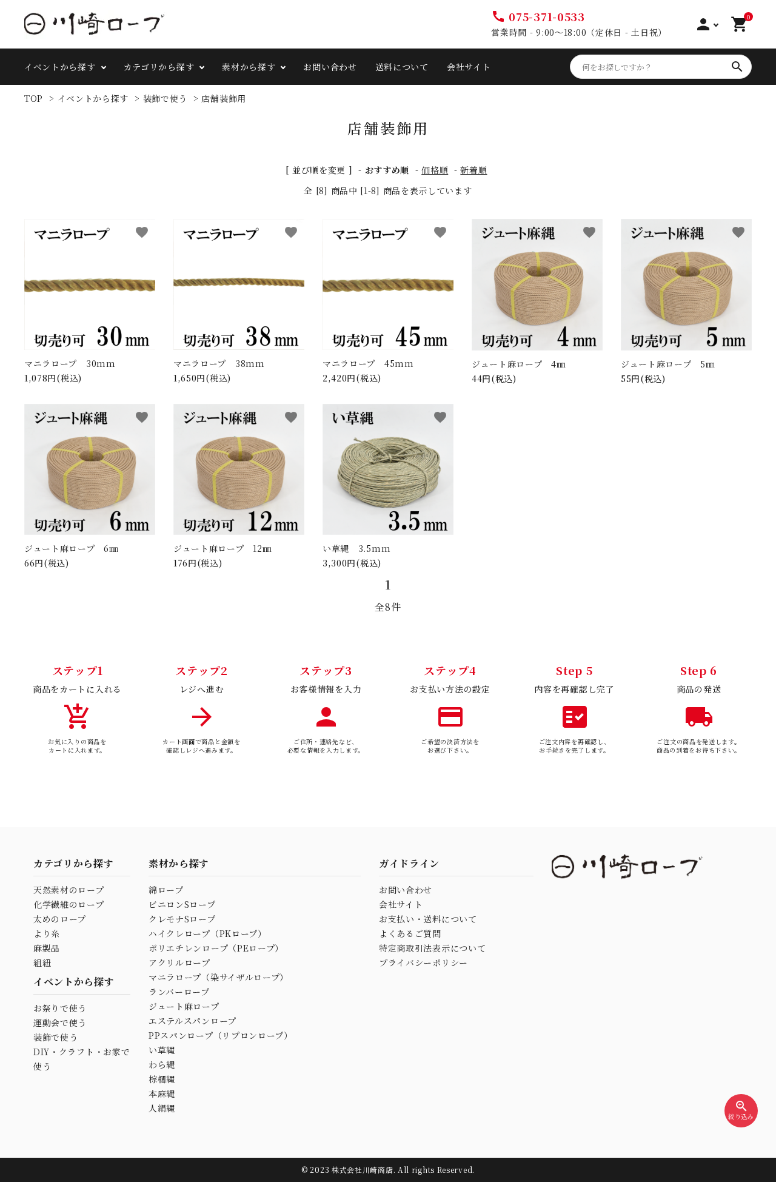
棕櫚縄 (162, 1079)
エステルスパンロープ (192, 1021)
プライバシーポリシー (423, 962)
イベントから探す (93, 98)
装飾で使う (165, 98)
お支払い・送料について (428, 919)
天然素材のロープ (68, 890)
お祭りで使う (60, 1008)
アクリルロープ (179, 962)
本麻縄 (162, 1093)
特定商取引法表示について (432, 948)
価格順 (434, 170)
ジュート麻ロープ (184, 1006)
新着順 (473, 170)
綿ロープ (166, 890)
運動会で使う (60, 1022)
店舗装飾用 (223, 98)
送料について (402, 67)
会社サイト (469, 67)
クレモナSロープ (182, 919)
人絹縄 (162, 1108)
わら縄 (162, 1064)
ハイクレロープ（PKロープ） (208, 933)
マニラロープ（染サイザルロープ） (219, 977)
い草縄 (162, 1050)
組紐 (42, 962)
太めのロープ (59, 919)
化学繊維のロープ (68, 904)
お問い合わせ (329, 67)
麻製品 (46, 948)
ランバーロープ (179, 992)
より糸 (46, 933)
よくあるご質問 (410, 933)
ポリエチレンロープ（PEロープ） (216, 948)
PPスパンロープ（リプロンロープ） (221, 1035)
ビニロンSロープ (182, 904)
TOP (33, 98)
